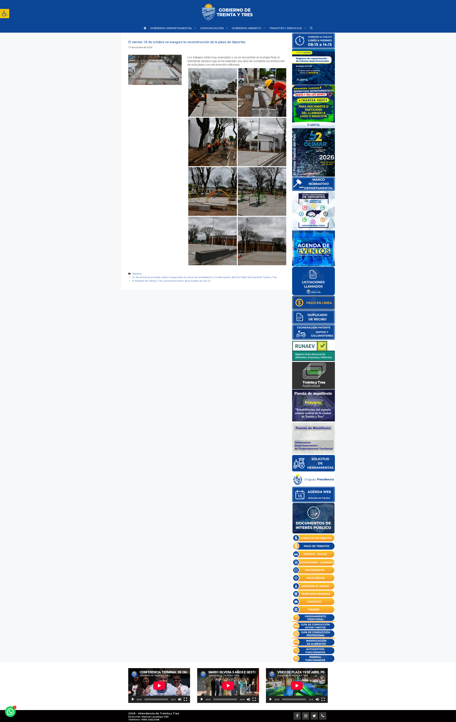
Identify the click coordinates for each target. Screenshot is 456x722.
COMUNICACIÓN (212, 28)
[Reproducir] (133, 699)
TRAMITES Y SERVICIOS (285, 28)
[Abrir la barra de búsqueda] (311, 28)
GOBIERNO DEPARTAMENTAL (171, 28)
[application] (159, 685)
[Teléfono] (322, 716)
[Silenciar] (180, 699)
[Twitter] (314, 716)
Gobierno (137, 273)
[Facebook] (297, 716)
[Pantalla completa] (185, 699)
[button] (4, 13)
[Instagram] (305, 716)
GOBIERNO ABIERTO (246, 28)
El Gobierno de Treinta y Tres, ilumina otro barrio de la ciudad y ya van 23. (171, 280)
